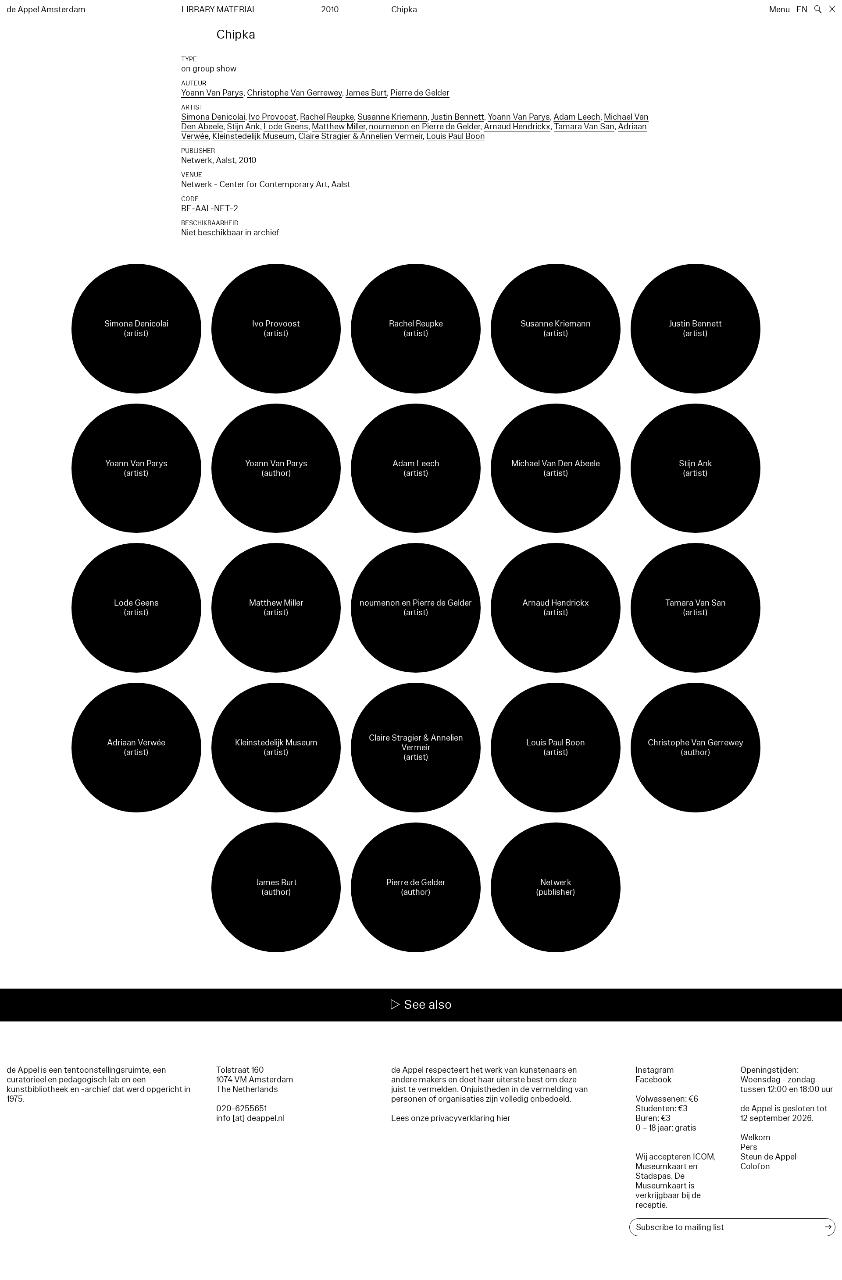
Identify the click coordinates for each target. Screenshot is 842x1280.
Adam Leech (576, 117)
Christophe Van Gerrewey (294, 93)
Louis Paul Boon (455, 136)
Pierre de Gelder (420, 93)
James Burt (366, 93)
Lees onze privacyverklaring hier (450, 1118)
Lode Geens (286, 126)
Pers (748, 1147)
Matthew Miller (338, 126)
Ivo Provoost (272, 117)
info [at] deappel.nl (250, 1118)
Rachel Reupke (327, 117)
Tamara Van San (584, 126)
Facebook (653, 1079)
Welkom (755, 1137)
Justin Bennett (457, 117)
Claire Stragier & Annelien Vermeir (360, 136)
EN (801, 9)
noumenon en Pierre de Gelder (424, 126)
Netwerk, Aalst (208, 160)
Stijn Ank (243, 126)
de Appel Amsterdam (46, 9)
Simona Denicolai (213, 117)
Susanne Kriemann (392, 117)
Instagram (654, 1070)
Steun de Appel (768, 1157)
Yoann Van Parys (212, 93)
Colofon (755, 1166)
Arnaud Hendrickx (517, 126)
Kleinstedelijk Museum (253, 136)
